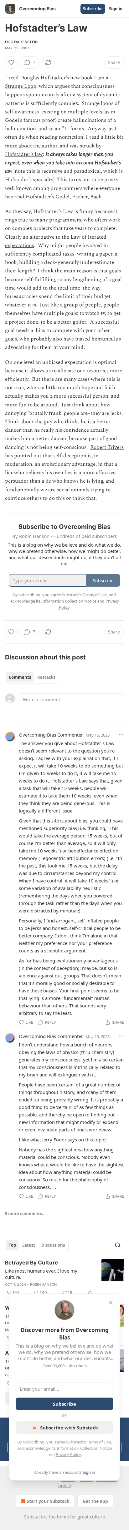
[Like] (11, 62)
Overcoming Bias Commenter (51, 735)
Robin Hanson (43, 1284)
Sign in (116, 9)
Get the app (95, 1501)
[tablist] (32, 677)
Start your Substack (48, 1501)
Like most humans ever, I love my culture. (41, 1274)
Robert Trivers (107, 447)
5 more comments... (25, 1213)
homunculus (106, 339)
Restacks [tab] (46, 677)
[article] (64, 1277)
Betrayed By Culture (31, 1262)
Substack (33, 1517)
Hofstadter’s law (24, 154)
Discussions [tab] (53, 1245)
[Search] (117, 1245)
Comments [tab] (20, 677)
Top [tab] (12, 1245)
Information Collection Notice (84, 1448)
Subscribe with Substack (69, 1427)
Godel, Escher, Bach (78, 197)
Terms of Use (99, 1442)
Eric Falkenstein (21, 42)
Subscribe (93, 9)
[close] (111, 1303)
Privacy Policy (68, 1454)
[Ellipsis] (121, 735)
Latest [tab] (28, 1245)
